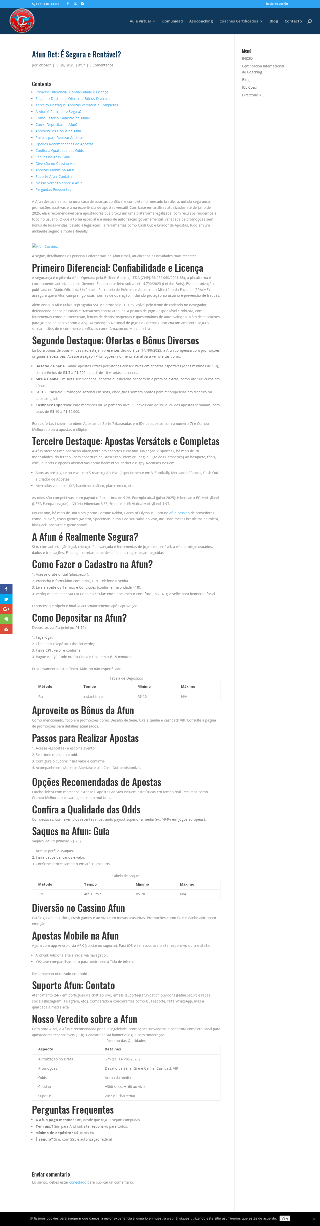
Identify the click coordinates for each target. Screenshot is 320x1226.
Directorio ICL (253, 95)
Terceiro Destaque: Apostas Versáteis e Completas (77, 105)
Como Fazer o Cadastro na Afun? (63, 118)
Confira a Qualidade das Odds (60, 150)
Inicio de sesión (277, 4)
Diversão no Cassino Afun (57, 163)
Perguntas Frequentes (53, 189)
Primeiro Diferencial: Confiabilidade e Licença (72, 92)
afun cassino (179, 512)
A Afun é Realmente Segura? (59, 111)
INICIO (247, 58)
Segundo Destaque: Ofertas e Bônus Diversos (73, 98)
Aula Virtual (140, 21)
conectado (77, 1182)
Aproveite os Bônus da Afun (58, 131)
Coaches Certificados (239, 21)
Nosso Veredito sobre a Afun (59, 183)
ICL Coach (250, 87)
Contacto (293, 21)
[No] (313, 1219)
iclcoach (45, 65)
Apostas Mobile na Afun (55, 170)
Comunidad (172, 21)
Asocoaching (201, 21)
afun (82, 65)
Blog (274, 21)
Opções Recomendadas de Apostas (65, 144)
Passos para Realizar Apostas (60, 137)
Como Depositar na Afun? (57, 124)
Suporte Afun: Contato (54, 176)
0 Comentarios (102, 65)
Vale (285, 1218)
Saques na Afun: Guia (53, 157)
